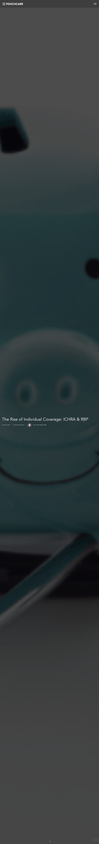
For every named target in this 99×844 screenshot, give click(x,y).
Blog (22, 425)
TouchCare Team (40, 425)
